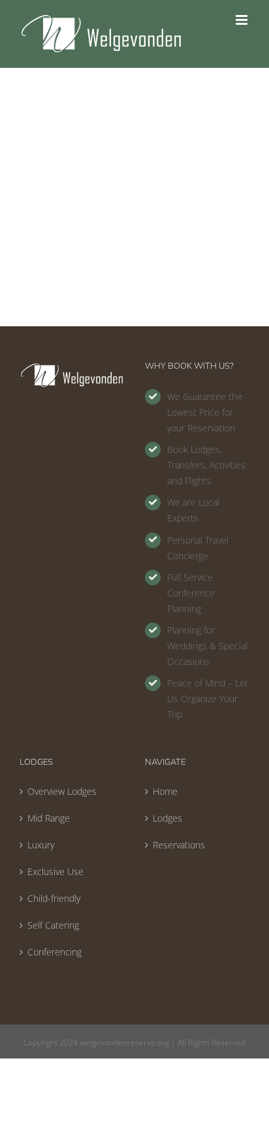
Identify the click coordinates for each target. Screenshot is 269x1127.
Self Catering (53, 925)
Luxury (40, 845)
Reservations (179, 845)
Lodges (167, 818)
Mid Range (48, 818)
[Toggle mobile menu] (242, 20)
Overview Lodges (62, 791)
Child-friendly (53, 898)
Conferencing (54, 952)
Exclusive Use (55, 871)
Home (165, 791)
